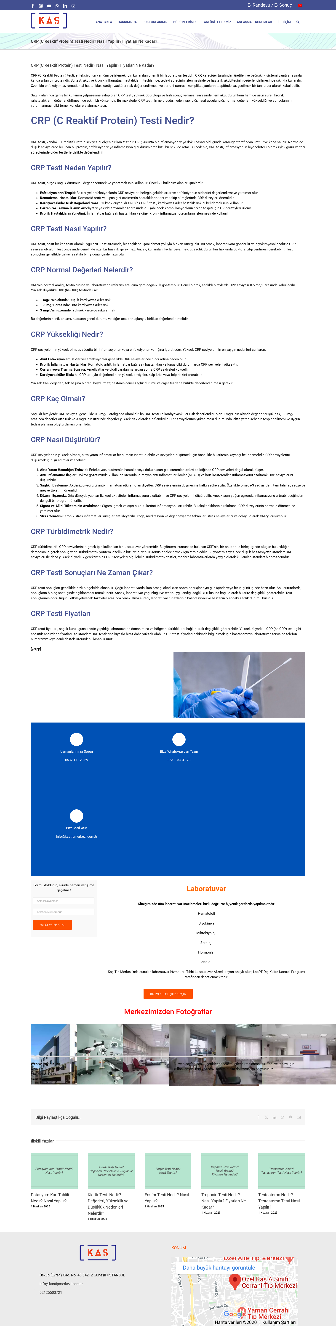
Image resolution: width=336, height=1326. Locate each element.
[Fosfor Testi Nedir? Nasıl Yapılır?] (168, 1155)
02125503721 (51, 1292)
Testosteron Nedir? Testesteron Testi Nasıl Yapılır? (279, 1200)
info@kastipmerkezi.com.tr (76, 836)
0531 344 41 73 (179, 760)
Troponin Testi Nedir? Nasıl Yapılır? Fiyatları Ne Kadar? (223, 1200)
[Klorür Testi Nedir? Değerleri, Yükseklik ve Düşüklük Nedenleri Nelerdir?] (111, 1155)
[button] (297, 21)
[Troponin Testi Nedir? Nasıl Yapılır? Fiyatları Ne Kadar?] (224, 1155)
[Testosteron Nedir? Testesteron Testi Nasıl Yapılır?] (281, 1155)
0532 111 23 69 (76, 760)
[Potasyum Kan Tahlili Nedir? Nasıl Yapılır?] (54, 1155)
